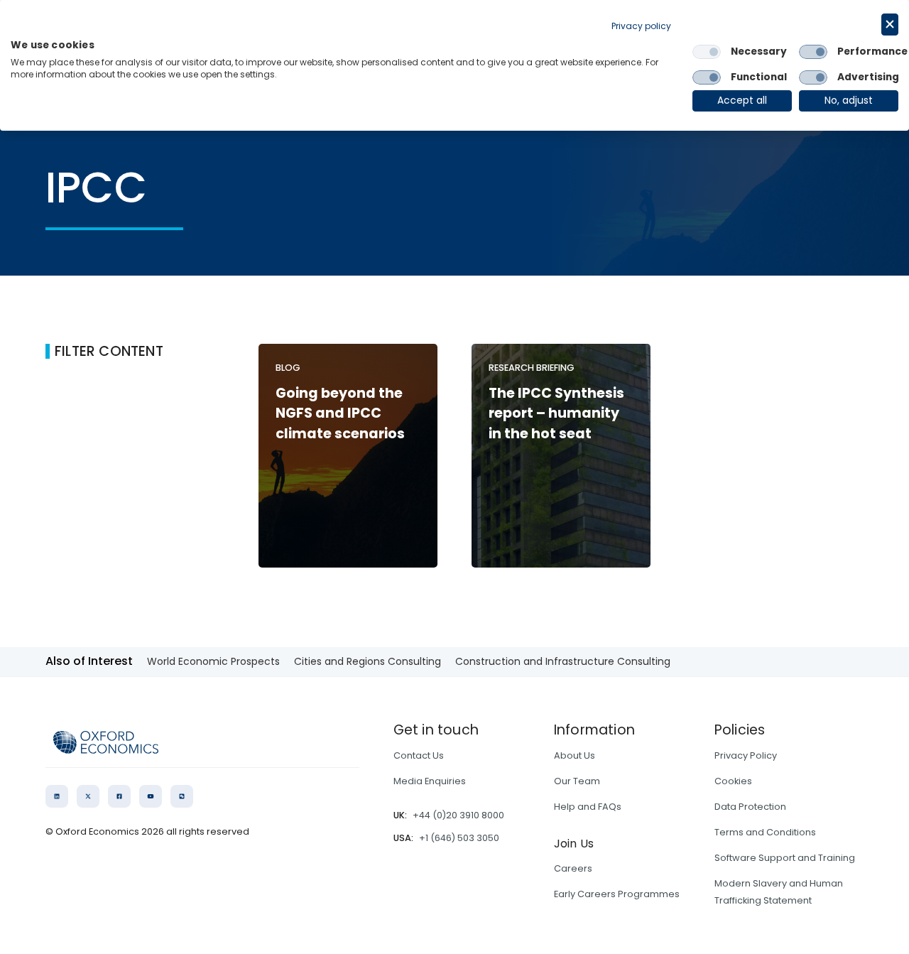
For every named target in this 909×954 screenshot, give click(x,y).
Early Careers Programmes (617, 894)
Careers (573, 868)
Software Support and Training (784, 858)
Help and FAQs (587, 807)
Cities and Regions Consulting (367, 661)
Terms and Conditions (765, 832)
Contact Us (418, 755)
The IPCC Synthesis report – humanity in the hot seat (556, 414)
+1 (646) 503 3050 (459, 838)
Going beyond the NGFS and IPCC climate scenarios (340, 414)
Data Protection (750, 807)
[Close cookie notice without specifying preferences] (889, 24)
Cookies (733, 781)
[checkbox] (706, 52)
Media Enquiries (429, 781)
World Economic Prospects (213, 661)
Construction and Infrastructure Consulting (562, 661)
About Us (574, 755)
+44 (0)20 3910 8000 (458, 815)
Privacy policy (641, 26)
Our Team (577, 781)
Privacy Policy (745, 755)
